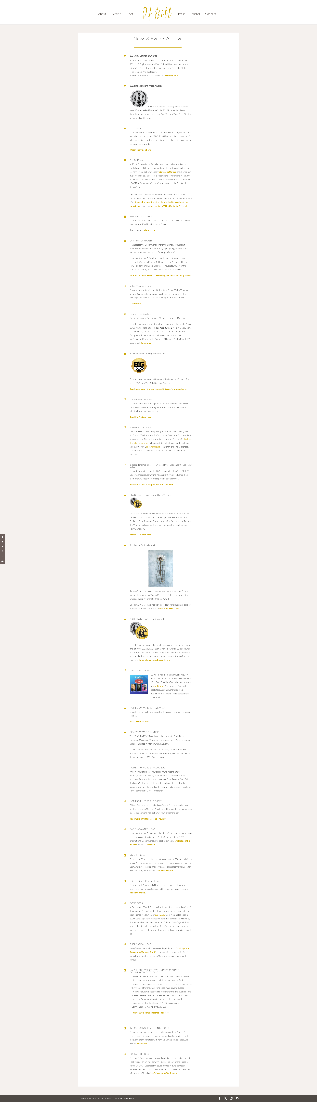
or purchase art (153, 446)
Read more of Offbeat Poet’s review (147, 818)
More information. (166, 870)
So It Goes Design (127, 1098)
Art (131, 14)
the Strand (158, 686)
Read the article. (138, 892)
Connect (210, 14)
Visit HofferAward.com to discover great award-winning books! (161, 275)
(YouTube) (184, 206)
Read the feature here (140, 417)
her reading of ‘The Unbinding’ (165, 206)
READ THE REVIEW (139, 721)
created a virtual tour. (169, 608)
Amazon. (151, 844)
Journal (195, 14)
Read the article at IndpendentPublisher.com (151, 484)
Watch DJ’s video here (140, 534)
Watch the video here (140, 150)
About (102, 14)
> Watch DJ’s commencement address (150, 1012)
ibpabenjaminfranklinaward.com (154, 660)
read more (137, 303)
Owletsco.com (171, 75)
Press (181, 14)
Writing (116, 14)
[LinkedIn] (237, 1098)
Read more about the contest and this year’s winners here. (158, 389)
